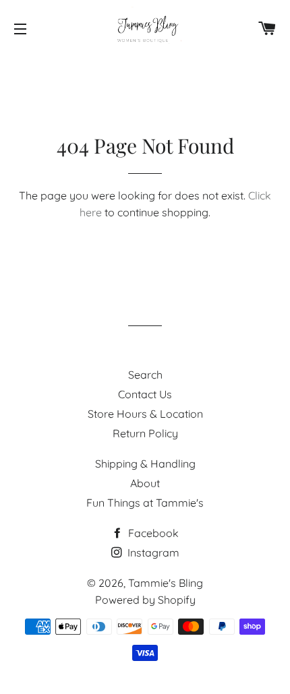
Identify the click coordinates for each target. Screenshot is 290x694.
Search (145, 374)
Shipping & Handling (145, 463)
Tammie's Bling (165, 583)
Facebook (152, 533)
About (145, 483)
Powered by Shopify (145, 599)
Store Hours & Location (145, 413)
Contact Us (145, 394)
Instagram (152, 552)
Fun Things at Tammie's (145, 502)
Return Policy (145, 433)
